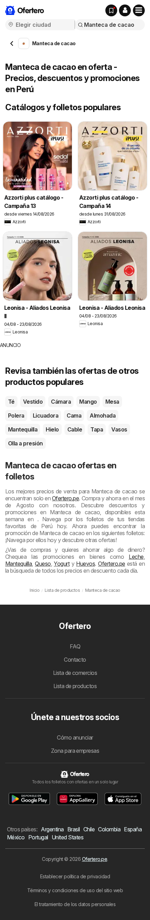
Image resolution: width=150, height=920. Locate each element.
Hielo (52, 429)
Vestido (33, 401)
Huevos (85, 563)
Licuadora (45, 415)
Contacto (75, 659)
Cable (74, 429)
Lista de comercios (75, 672)
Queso (43, 563)
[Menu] (139, 10)
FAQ (75, 646)
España (133, 829)
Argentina (52, 829)
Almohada (102, 415)
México (16, 837)
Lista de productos (75, 686)
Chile (89, 829)
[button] (125, 10)
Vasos (119, 429)
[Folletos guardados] (111, 10)
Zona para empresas (75, 750)
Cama (74, 415)
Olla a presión (25, 443)
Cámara (61, 401)
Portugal (38, 837)
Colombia (109, 829)
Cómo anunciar (75, 737)
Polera (16, 415)
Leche (136, 556)
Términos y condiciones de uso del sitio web (75, 890)
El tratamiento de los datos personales (75, 904)
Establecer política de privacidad (75, 876)
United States (67, 837)
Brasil (73, 829)
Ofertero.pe (65, 498)
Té (11, 401)
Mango (88, 401)
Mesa (112, 401)
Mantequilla (22, 429)
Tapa (96, 429)
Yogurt (61, 563)
